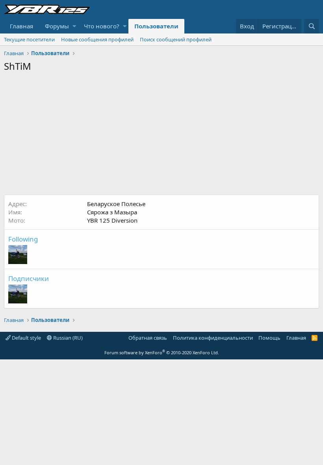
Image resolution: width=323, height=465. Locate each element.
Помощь (269, 337)
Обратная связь (147, 337)
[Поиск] (311, 26)
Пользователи (156, 26)
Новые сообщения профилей (97, 39)
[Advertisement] (161, 135)
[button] (74, 26)
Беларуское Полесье (116, 204)
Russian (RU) (67, 337)
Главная (21, 26)
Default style (26, 337)
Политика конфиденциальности (213, 337)
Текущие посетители (29, 39)
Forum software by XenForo (161, 352)
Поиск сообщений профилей (176, 39)
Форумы (57, 26)
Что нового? (101, 26)
